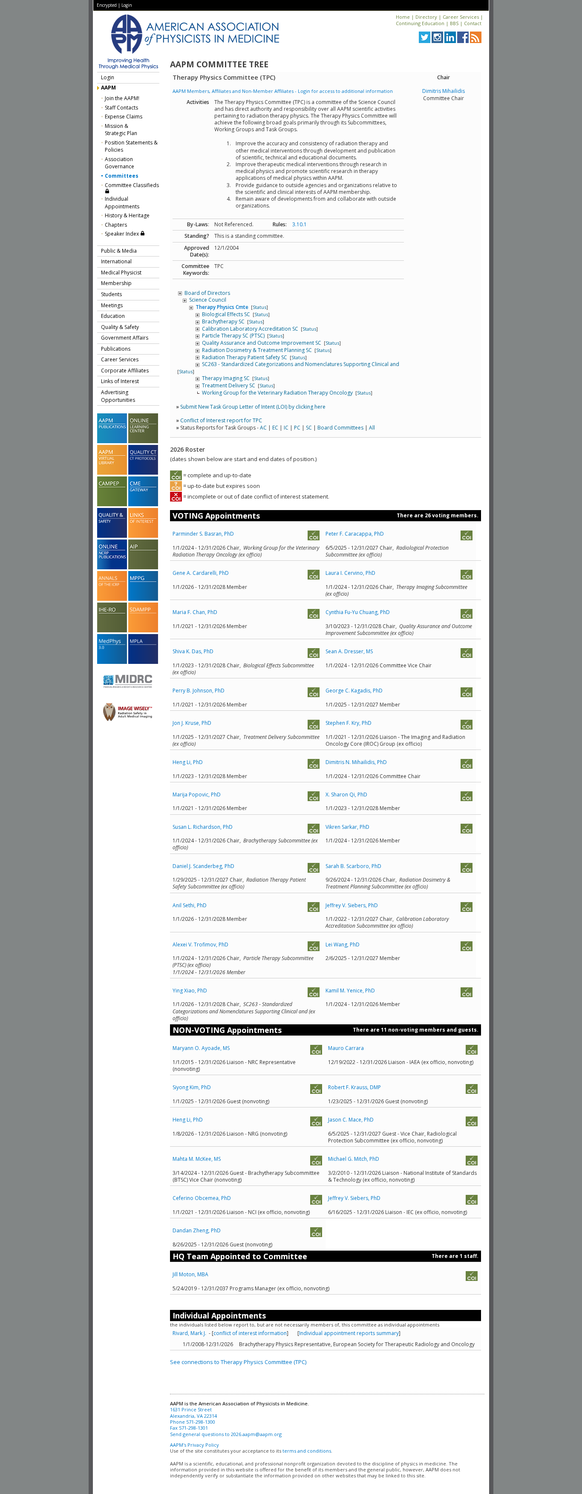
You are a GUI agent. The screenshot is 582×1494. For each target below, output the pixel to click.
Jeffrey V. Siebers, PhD (352, 905)
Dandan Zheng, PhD (197, 1230)
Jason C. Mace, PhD (351, 1119)
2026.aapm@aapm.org (256, 1434)
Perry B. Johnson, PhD (199, 690)
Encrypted (107, 5)
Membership (116, 283)
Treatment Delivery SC (229, 385)
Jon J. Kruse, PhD (192, 723)
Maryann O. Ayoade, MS (201, 1048)
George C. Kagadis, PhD (354, 690)
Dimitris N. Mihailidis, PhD (356, 762)
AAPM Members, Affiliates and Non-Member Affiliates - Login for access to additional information (283, 91)
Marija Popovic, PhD (197, 794)
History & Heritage (127, 215)
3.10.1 (299, 224)
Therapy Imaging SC (226, 378)
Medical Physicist (121, 272)
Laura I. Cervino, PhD (350, 573)
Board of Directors (207, 293)
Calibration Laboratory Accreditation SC (251, 328)
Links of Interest (120, 381)
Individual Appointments (122, 202)
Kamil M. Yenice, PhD (350, 990)
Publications (115, 348)
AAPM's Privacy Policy (194, 1445)
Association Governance (119, 163)
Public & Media (119, 250)
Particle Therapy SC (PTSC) (234, 335)
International (116, 261)
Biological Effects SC (226, 314)
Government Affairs (124, 337)
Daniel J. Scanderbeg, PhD (203, 866)
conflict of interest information (250, 1333)
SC (309, 427)
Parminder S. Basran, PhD (203, 533)
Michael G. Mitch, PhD (353, 1158)
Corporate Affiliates (125, 370)
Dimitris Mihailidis (443, 91)
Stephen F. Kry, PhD (349, 723)
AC (263, 427)
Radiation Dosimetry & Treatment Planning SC (257, 350)
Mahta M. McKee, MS (197, 1158)
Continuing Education (420, 23)
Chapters (116, 224)
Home (403, 17)
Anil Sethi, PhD (190, 905)
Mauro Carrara (346, 1048)
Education (113, 316)
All (372, 427)
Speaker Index (122, 233)
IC (286, 427)
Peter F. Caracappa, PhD (355, 533)
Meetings (112, 305)
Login (126, 5)
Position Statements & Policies (131, 146)
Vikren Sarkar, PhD (347, 827)
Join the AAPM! (122, 98)
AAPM (108, 87)
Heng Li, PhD (188, 762)
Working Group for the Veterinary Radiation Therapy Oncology (278, 392)
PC (297, 427)
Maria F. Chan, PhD (195, 612)
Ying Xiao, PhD (190, 990)
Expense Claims (123, 116)
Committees (121, 175)
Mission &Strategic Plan (121, 129)
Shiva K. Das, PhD (193, 651)
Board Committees (340, 427)
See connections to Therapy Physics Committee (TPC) (238, 1362)
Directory (426, 17)
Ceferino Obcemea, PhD (202, 1198)
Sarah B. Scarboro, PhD (353, 866)
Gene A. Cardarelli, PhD (201, 573)
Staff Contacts (121, 107)
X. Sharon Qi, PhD (346, 794)
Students (111, 294)
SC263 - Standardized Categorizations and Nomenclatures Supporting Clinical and (300, 364)
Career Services (461, 17)
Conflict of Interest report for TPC (221, 420)
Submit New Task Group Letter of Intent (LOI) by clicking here (253, 406)
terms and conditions (306, 1451)
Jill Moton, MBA (190, 1274)
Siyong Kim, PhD (192, 1087)
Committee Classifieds (132, 185)
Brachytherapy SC (224, 321)
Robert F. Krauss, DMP (354, 1087)
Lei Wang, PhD (343, 944)
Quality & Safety (120, 327)
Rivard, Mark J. (191, 1333)
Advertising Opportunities (118, 396)
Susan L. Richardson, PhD (203, 827)
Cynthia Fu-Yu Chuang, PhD (358, 612)
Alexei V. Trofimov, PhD (200, 944)
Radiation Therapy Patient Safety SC (245, 357)
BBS (454, 23)
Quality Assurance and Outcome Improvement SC (262, 342)
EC (275, 427)
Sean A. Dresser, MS (349, 651)
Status (259, 307)
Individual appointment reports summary (349, 1333)
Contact (472, 23)
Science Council (207, 299)
